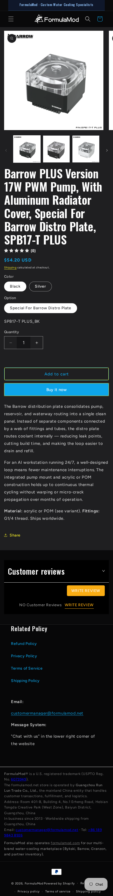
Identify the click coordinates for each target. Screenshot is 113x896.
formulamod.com (65, 843)
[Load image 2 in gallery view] (56, 149)
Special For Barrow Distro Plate (40, 308)
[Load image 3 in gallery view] (85, 149)
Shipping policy (88, 891)
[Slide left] (6, 150)
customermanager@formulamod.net (47, 713)
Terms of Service (27, 668)
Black (15, 286)
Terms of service (57, 891)
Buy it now (56, 389)
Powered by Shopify (59, 883)
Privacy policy (29, 891)
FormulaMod (34, 883)
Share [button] (15, 535)
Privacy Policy (24, 656)
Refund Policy (24, 643)
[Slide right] (107, 150)
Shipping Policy (25, 680)
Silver (40, 286)
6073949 (18, 779)
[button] (11, 19)
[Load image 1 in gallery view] (26, 149)
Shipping (10, 267)
